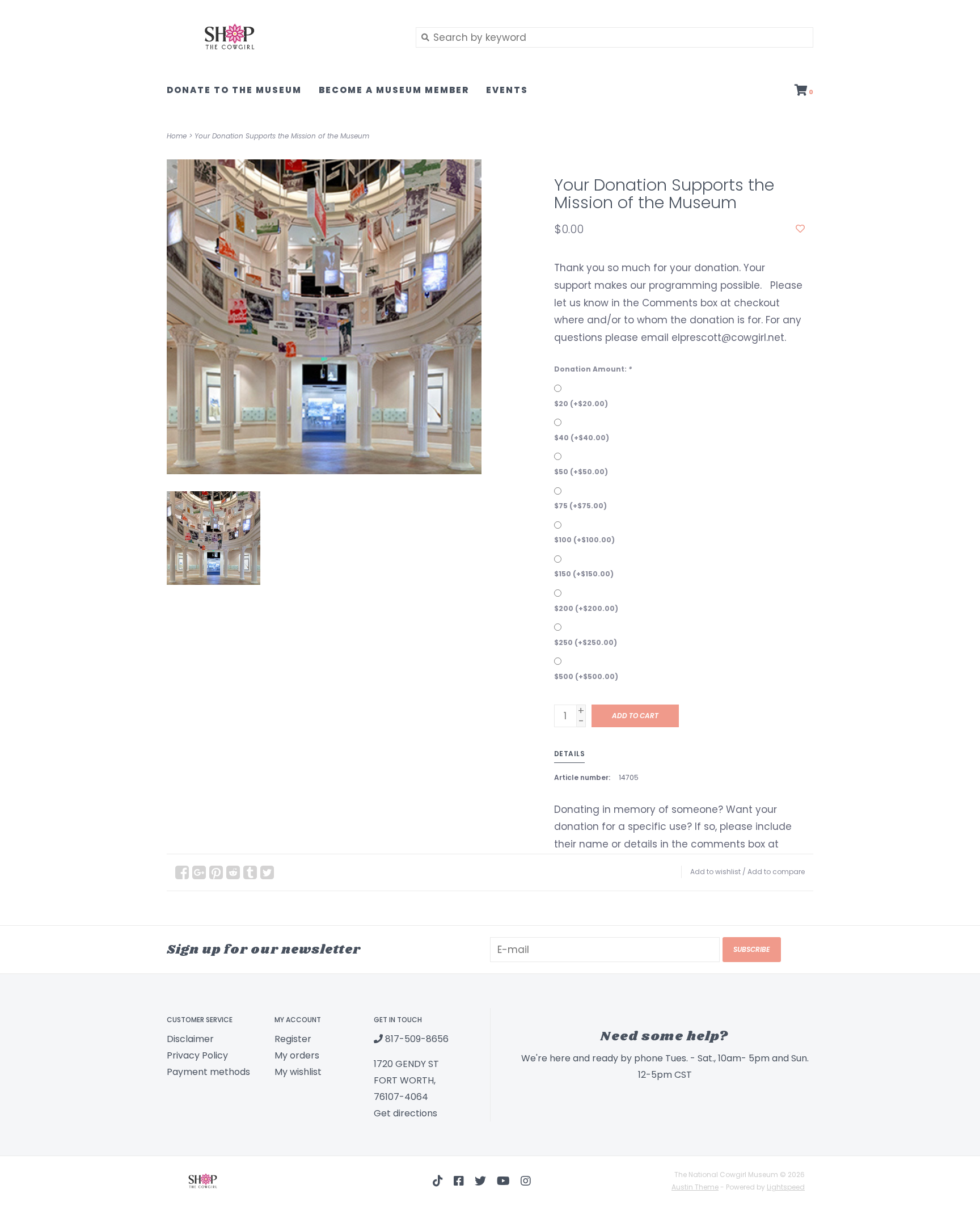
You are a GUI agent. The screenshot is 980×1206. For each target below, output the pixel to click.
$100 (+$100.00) (584, 540)
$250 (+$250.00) (585, 642)
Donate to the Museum (234, 90)
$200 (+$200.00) (586, 608)
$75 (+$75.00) (580, 506)
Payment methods (208, 1071)
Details (569, 753)
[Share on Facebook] (182, 872)
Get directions (405, 1113)
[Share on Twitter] (267, 872)
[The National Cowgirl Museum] (283, 37)
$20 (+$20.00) (581, 403)
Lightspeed (786, 1187)
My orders (296, 1055)
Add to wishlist (715, 871)
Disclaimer (190, 1038)
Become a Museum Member (394, 90)
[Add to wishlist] (800, 228)
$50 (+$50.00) (581, 472)
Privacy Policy (197, 1055)
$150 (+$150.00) (584, 574)
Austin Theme (695, 1187)
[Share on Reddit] (233, 872)
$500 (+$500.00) (586, 676)
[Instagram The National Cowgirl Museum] (525, 1181)
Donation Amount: (593, 369)
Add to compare (776, 871)
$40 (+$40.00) (581, 437)
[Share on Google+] (199, 872)
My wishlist (298, 1071)
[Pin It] (216, 872)
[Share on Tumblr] (250, 872)
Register (292, 1038)
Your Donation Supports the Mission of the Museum (282, 136)
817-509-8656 (416, 1038)
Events (507, 90)
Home (177, 136)
